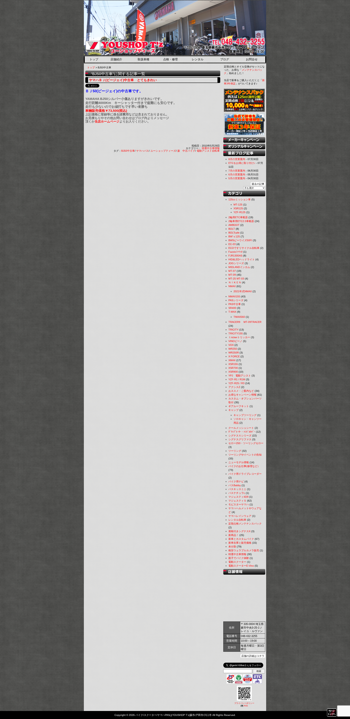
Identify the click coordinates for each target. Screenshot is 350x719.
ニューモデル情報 (238, 462)
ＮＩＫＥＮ (234, 282)
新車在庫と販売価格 (239, 542)
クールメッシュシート (241, 427)
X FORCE (234, 356)
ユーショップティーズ (163, 150)
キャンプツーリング (245, 415)
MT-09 (232, 274)
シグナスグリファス (239, 439)
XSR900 (233, 371)
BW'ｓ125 (234, 236)
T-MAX (232, 311)
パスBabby (234, 485)
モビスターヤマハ (238, 504)
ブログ (224, 59)
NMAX (232, 286)
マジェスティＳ (237, 500)
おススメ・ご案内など (241, 390)
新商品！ (233, 535)
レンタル (197, 59)
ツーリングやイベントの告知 (245, 454)
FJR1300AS (235, 255)
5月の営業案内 (236, 178)
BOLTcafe (234, 232)
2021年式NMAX (243, 291)
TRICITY (233, 329)
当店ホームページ (107, 121)
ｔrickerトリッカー (239, 337)
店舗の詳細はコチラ (252, 655)
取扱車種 (143, 59)
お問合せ (252, 59)
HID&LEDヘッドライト (241, 259)
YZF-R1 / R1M (236, 379)
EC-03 (232, 244)
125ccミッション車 (239, 199)
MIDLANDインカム (239, 267)
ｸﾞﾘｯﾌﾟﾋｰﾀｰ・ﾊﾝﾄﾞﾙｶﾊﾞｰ (241, 431)
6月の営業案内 (236, 174)
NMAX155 (234, 296)
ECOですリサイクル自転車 (243, 247)
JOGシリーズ (236, 263)
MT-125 (238, 204)
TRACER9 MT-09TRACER (244, 321)
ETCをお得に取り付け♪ (241, 163)
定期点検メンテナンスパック (245, 523)
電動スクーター (237, 561)
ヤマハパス (142, 150)
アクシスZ (234, 387)
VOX (231, 344)
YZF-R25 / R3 (236, 383)
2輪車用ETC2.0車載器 (241, 221)
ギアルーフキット (238, 406)
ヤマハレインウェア (239, 515)
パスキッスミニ (237, 489)
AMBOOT (234, 225)
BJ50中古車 (128, 150)
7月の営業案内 (236, 170)
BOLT (231, 228)
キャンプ (233, 410)
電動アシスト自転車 (208, 150)
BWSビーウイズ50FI (240, 240)
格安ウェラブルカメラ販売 (243, 550)
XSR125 (238, 208)
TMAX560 (239, 316)
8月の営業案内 (236, 159)
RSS (246, 706)
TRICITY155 (235, 333)
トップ (94, 59)
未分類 (232, 546)
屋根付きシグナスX (239, 531)
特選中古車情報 (211, 148)
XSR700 (233, 367)
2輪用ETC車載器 (238, 217)
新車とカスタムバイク (241, 538)
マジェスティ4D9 (238, 496)
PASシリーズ (235, 300)
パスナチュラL (236, 492)
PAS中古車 (234, 304)
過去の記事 (258, 183)
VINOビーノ (235, 341)
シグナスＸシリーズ (239, 435)
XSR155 (233, 364)
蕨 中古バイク (186, 150)
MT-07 (232, 270)
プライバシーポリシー (244, 703)
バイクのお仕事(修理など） (244, 466)
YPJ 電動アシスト (239, 375)
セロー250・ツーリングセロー (245, 443)
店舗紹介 (116, 59)
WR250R (233, 352)
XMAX (232, 360)
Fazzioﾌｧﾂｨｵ (235, 251)
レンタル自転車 (237, 519)
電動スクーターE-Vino (241, 565)
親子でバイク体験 (238, 558)
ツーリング (234, 450)
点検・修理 (170, 59)
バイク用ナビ (236, 481)
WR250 (232, 348)
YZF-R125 (240, 212)
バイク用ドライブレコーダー (245, 473)
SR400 (232, 307)
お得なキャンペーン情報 (242, 394)
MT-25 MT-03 (236, 278)
